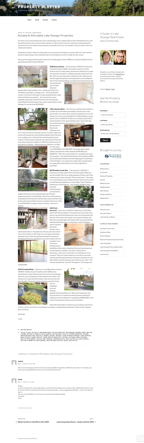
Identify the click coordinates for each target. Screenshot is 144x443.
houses (59, 335)
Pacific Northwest (28, 339)
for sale (39, 335)
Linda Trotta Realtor (52, 337)
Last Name (103, 120)
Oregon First (120, 74)
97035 (28, 332)
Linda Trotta (36, 337)
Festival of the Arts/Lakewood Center (111, 239)
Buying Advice (26, 329)
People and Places (106, 194)
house (52, 335)
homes (46, 335)
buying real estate (60, 334)
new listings (82, 337)
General (102, 180)
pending (49, 339)
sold (66, 340)
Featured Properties (106, 176)
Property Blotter (39, 7)
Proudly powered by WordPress (27, 438)
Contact (54, 20)
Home (29, 20)
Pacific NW (41, 339)
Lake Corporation (105, 243)
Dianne (108, 89)
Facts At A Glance (105, 213)
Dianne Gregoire (75, 334)
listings (72, 337)
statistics (73, 340)
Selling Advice (104, 198)
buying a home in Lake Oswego (39, 334)
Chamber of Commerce (107, 228)
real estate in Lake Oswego (77, 339)
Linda (113, 89)
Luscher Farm (104, 254)
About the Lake (105, 209)
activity (35, 332)
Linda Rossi (36, 32)
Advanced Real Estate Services (52, 332)
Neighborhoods (105, 187)
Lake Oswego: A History (107, 217)
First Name (103, 111)
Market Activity (105, 183)
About (37, 20)
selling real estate (55, 340)
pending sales (59, 339)
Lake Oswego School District (109, 250)
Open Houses (104, 191)
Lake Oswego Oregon (71, 335)
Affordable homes (73, 332)
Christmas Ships (105, 232)
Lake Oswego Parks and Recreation (111, 247)
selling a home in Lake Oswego (33, 340)
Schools (45, 20)
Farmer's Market (105, 236)
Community (103, 172)
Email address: (105, 130)
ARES (84, 332)
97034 (23, 332)
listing (65, 337)
